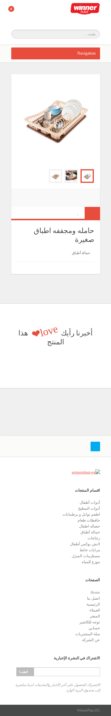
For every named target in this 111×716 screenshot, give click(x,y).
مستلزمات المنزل (86, 556)
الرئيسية (93, 604)
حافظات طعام (89, 520)
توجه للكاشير (89, 622)
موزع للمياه (91, 562)
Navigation (86, 53)
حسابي (94, 628)
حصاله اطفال (89, 526)
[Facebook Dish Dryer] (71, 176)
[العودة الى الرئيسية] (85, 12)
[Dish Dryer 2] (55, 176)
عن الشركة (91, 640)
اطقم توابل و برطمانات (81, 514)
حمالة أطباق (81, 253)
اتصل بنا (93, 598)
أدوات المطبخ (89, 508)
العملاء (94, 610)
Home (95, 592)
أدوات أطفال (90, 502)
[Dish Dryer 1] (87, 176)
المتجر (95, 616)
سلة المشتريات (87, 634)
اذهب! (23, 672)
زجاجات (94, 538)
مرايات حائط (90, 550)
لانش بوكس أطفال (85, 544)
